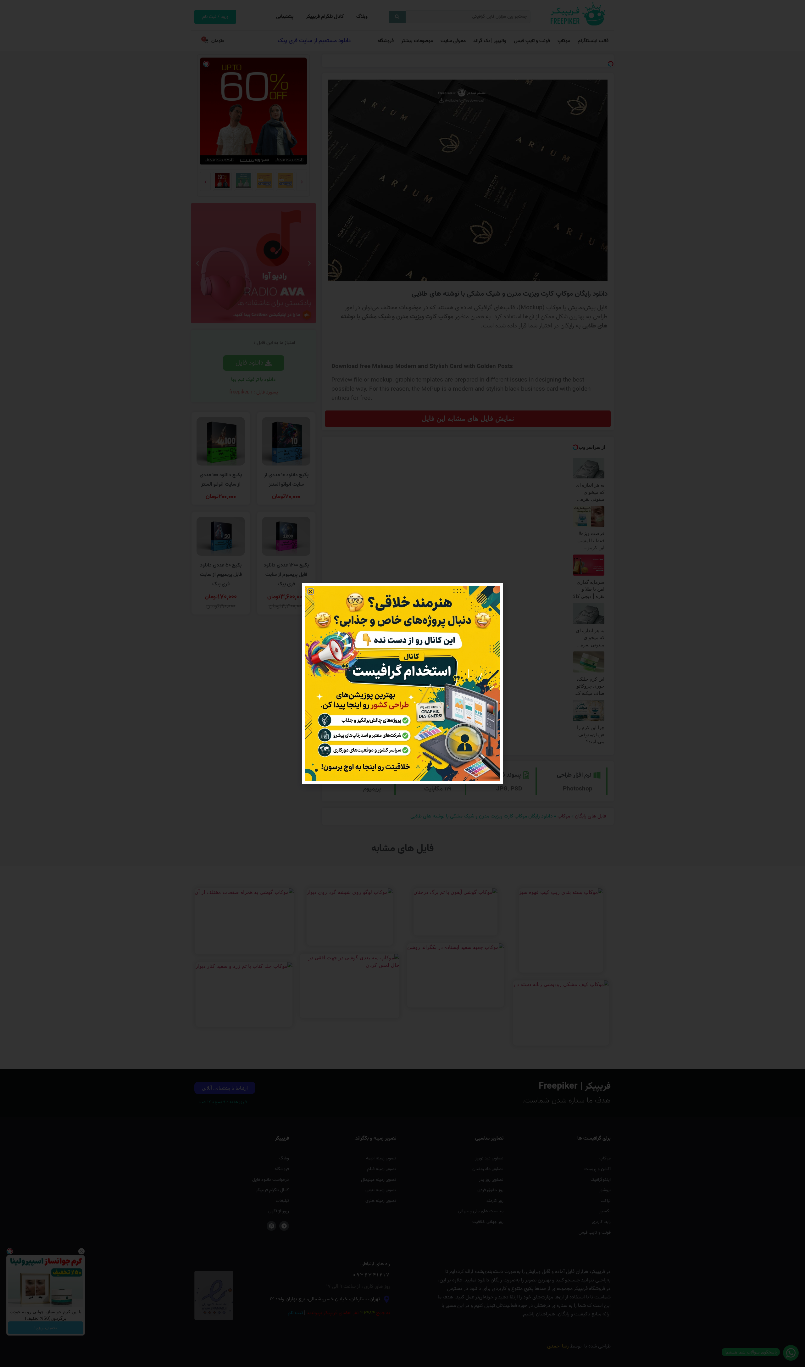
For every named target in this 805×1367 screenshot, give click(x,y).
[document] (402, 683)
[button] (310, 591)
